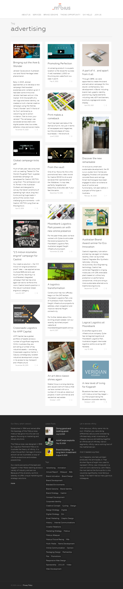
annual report (52, 472)
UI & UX (61, 565)
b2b (70, 472)
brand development (54, 480)
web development (53, 569)
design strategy (52, 510)
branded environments (55, 485)
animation (62, 468)
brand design (67, 476)
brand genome (52, 489)
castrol (63, 493)
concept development (55, 497)
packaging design (53, 552)
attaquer (63, 472)
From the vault (56, 167)
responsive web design (56, 560)
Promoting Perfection (60, 63)
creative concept (53, 506)
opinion (70, 548)
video (69, 565)
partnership (67, 552)
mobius (67, 531)
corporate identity (53, 501)
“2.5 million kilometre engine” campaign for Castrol (25, 256)
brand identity (66, 489)
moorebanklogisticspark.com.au (60, 328)
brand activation (53, 476)
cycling (65, 506)
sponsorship (51, 565)
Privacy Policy (27, 585)
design (73, 506)
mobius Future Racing (55, 539)
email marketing (52, 518)
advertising (50, 468)
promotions (56, 556)
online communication (55, 548)
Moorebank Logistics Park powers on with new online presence (59, 227)
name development (66, 544)
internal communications (64, 523)
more (13, 483)
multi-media (51, 544)
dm (62, 514)
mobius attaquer (53, 535)
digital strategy (52, 514)
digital (64, 510)
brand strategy (52, 493)
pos (47, 556)
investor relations (53, 527)
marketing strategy (54, 531)
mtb (67, 539)
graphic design (67, 518)
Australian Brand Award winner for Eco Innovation (94, 243)
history (49, 523)
